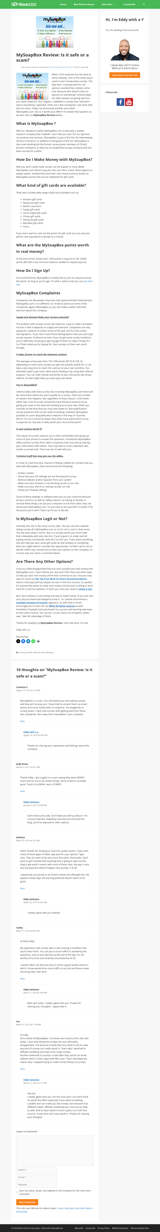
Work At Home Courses (62, 605)
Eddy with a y (31, 732)
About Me (79, 1228)
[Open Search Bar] (144, 4)
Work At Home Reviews (44, 652)
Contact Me (129, 4)
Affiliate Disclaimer (120, 1228)
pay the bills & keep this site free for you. (59, 67)
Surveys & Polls (25, 652)
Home (63, 4)
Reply (22, 721)
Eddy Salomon (31, 802)
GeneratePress (56, 1228)
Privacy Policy (104, 1228)
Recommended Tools (140, 1228)
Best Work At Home (84, 4)
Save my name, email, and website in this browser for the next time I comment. (55, 1192)
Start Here (107, 4)
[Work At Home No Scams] (24, 4)
